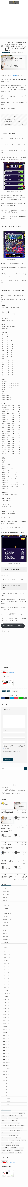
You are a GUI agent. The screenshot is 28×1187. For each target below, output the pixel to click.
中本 (17, 1142)
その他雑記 (6, 939)
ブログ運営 (6, 942)
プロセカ (4, 1135)
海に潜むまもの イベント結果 (12, 121)
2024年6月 (6, 972)
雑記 (5, 936)
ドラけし (12, 1130)
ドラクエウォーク (21, 1130)
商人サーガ (15, 1145)
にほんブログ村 (11, 672)
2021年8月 (6, 1074)
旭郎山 (11, 1152)
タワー (4, 1125)
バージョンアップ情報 (10, 119)
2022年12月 (6, 1026)
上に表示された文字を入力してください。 (11, 751)
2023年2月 (6, 1020)
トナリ (20, 1128)
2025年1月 (6, 951)
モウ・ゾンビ (16, 1137)
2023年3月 (6, 1017)
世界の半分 (14, 52)
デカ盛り (13, 1128)
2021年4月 (6, 1086)
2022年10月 (6, 1032)
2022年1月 (6, 1059)
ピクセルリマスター (7, 1133)
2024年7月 (6, 969)
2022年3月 (6, 1053)
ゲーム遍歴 (6, 908)
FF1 (3, 1113)
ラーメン (5, 1140)
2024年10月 (6, 960)
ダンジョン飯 (5, 1128)
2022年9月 (6, 1035)
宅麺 (3, 1150)
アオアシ (4, 1115)
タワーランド (12, 1125)
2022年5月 (6, 1047)
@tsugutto (15, 75)
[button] (3, 698)
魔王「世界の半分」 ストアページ (13, 625)
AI (4, 888)
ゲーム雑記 (6, 910)
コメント (5, 713)
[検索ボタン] (2, 2)
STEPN (14, 1113)
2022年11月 (6, 1029)
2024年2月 (6, 984)
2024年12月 (6, 954)
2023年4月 (6, 1014)
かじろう (22, 1113)
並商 (12, 1142)
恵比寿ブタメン (18, 1150)
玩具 (5, 933)
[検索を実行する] (25, 768)
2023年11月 (6, 993)
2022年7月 (6, 1041)
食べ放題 (18, 1152)
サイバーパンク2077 (21, 1118)
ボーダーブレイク (13, 1135)
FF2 (8, 1113)
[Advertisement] (14, 22)
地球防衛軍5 (5, 1147)
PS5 (5, 900)
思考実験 (9, 1150)
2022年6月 (6, 1044)
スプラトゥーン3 (15, 1123)
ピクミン (16, 1133)
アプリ (8, 52)
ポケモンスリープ (6, 1137)
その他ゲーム (7, 913)
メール (5, 735)
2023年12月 (6, 990)
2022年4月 (6, 1050)
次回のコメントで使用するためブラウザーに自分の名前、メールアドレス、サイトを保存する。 (14, 746)
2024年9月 (6, 963)
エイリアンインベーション (15, 1115)
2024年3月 (6, 981)
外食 (21, 1147)
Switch (5, 902)
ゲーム (4, 52)
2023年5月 (6, 1011)
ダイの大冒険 (21, 1125)
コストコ (11, 1118)
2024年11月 (6, 957)
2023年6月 (6, 1008)
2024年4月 (6, 978)
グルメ (6, 891)
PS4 (5, 897)
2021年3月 (6, 1089)
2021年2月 (6, 1092)
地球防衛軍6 (14, 1147)
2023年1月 (6, 1023)
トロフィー (6, 916)
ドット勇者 (5, 1130)
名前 (4, 730)
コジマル (4, 1118)
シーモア (4, 1120)
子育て (5, 922)
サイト (4, 740)
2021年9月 (6, 1071)
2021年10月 (6, 1068)
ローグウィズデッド (15, 1140)
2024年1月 (6, 987)
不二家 (24, 1140)
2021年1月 (6, 1095)
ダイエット (7, 919)
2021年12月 (6, 1062)
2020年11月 (6, 1101)
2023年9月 (6, 999)
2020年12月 (6, 1098)
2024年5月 (6, 975)
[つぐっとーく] (14, 2)
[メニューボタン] (25, 2)
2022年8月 (6, 1038)
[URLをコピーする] (25, 698)
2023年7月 (6, 1005)
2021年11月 (6, 1065)
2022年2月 (6, 1056)
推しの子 (4, 1152)
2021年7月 (6, 1077)
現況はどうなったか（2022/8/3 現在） (14, 124)
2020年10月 (6, 1104)
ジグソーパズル (13, 1120)
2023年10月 (6, 996)
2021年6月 (6, 1080)
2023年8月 (6, 1002)
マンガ (5, 928)
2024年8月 (6, 966)
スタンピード (5, 1123)
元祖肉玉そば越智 (6, 1145)
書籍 (5, 925)
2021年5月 (6, 1083)
